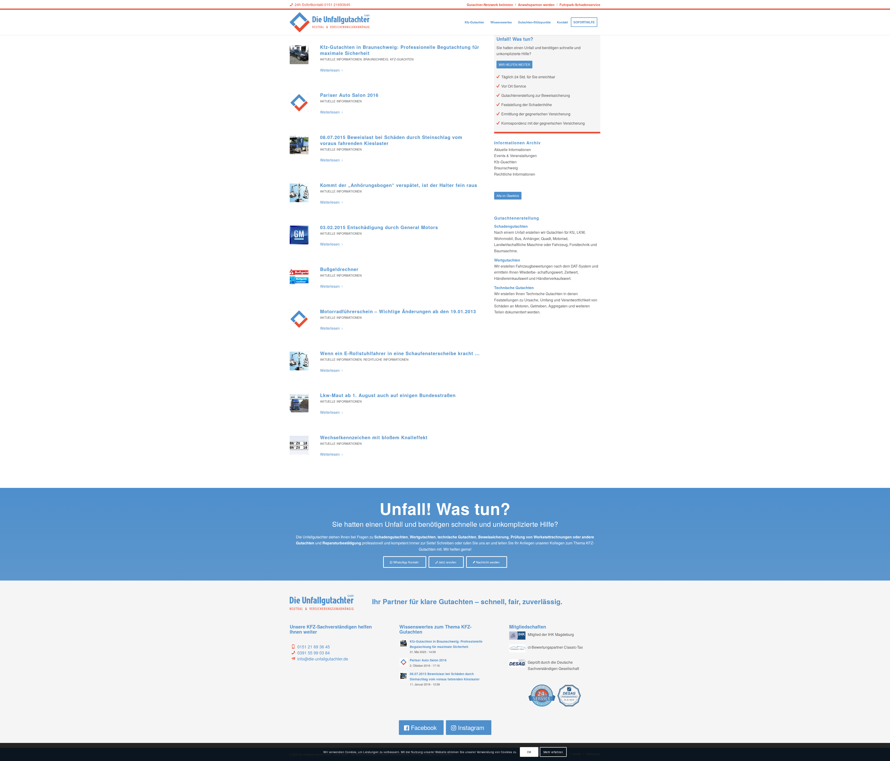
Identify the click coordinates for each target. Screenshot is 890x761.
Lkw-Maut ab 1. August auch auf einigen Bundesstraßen (388, 395)
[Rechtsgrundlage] (299, 192)
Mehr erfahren (553, 752)
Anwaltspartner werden (536, 4)
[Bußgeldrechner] (299, 277)
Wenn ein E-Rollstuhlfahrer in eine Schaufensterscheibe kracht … (400, 353)
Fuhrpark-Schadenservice (579, 4)
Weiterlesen (330, 70)
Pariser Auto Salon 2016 (349, 95)
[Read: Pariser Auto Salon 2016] (403, 662)
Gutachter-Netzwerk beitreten (490, 4)
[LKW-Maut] (299, 403)
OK (529, 752)
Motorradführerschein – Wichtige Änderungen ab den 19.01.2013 (398, 311)
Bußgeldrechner (339, 269)
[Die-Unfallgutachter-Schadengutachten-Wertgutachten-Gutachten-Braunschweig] (299, 54)
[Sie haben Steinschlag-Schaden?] (299, 145)
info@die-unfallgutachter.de (322, 659)
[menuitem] (490, 4)
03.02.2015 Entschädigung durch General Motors (379, 227)
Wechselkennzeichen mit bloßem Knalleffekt (374, 437)
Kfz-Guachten (401, 59)
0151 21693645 (337, 4)
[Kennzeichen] (299, 445)
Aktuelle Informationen (341, 59)
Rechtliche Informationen (385, 359)
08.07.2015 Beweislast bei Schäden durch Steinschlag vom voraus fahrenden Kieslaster (391, 140)
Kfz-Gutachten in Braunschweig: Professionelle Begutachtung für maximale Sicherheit (399, 50)
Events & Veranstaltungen (515, 155)
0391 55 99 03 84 (313, 653)
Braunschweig (375, 59)
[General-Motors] (299, 235)
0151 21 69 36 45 (313, 647)
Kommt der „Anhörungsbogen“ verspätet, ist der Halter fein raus (398, 185)
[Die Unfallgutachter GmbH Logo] (329, 22)
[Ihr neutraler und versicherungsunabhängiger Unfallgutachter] (299, 102)
